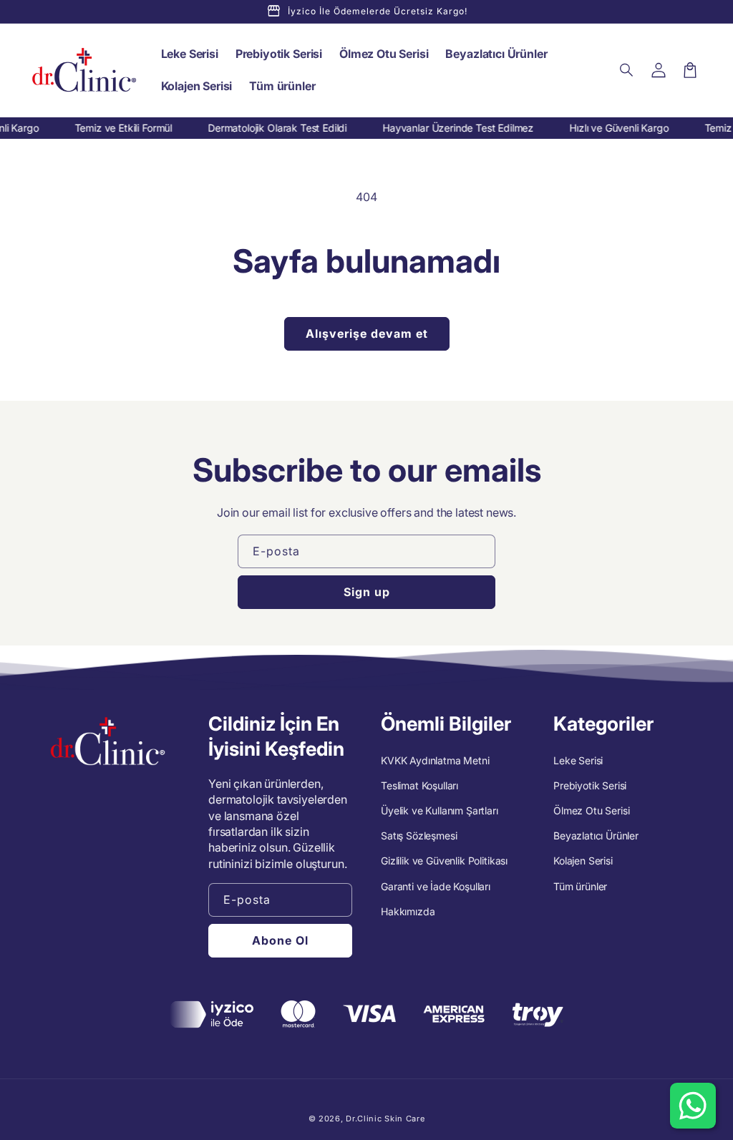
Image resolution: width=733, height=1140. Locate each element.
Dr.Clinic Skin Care (385, 1119)
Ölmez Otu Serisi (591, 810)
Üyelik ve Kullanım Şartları (439, 810)
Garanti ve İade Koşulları (435, 886)
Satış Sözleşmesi (419, 835)
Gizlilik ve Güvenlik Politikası (444, 860)
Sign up (367, 592)
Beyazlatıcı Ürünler (596, 835)
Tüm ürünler (580, 886)
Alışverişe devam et (367, 333)
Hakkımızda (408, 911)
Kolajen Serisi (583, 860)
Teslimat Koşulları (419, 785)
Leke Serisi (578, 760)
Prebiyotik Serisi (589, 785)
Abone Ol (280, 940)
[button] (627, 70)
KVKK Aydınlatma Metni (435, 760)
